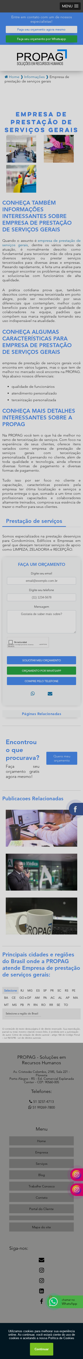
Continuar (42, 1349)
